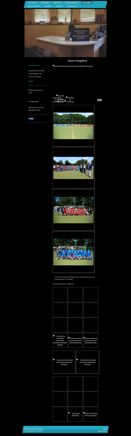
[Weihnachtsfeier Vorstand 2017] (55, 100)
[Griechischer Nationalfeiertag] (91, 340)
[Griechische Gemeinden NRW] (60, 100)
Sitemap (40, 429)
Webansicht (102, 431)
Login (104, 429)
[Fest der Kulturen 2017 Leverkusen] (91, 414)
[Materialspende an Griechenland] (60, 340)
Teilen (31, 118)
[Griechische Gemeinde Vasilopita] (75, 414)
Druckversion (31, 429)
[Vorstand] (70, 100)
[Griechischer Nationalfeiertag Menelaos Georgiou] (75, 340)
